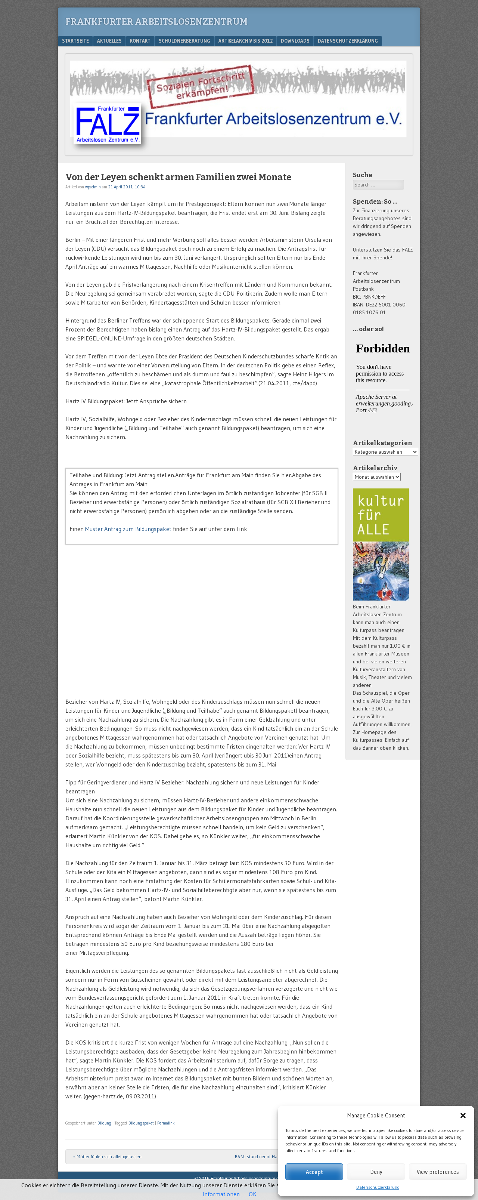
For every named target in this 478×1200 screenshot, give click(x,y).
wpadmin (93, 186)
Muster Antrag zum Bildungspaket (128, 529)
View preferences (438, 1171)
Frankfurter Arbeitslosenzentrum (156, 21)
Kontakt (140, 41)
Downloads (295, 41)
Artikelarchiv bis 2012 (245, 41)
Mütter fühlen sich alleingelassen (107, 1156)
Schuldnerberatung (184, 41)
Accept (314, 1171)
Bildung (104, 1123)
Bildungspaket (141, 1123)
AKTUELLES (109, 41)
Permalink (166, 1123)
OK (253, 1194)
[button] (463, 1115)
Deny (376, 1171)
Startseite (75, 41)
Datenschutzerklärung (378, 1187)
